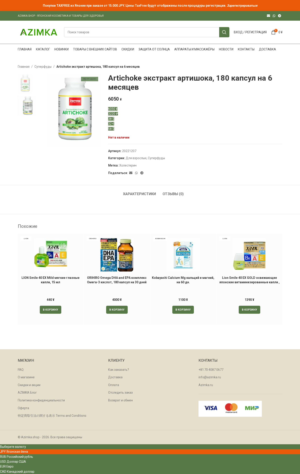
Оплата (113, 385)
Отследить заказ (120, 392)
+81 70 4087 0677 (211, 369)
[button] (50, 310)
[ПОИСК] (224, 32)
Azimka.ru (206, 385)
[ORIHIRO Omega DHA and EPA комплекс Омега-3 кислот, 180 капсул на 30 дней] (117, 255)
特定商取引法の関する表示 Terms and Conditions (52, 415)
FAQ (21, 369)
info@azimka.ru (210, 377)
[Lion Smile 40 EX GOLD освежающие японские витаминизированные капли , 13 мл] (249, 255)
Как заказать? (118, 369)
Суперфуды (43, 66)
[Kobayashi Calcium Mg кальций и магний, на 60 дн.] (183, 255)
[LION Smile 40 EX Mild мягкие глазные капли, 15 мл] (51, 255)
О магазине (26, 377)
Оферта (23, 408)
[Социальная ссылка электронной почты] (268, 16)
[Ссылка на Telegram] (279, 16)
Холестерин (128, 165)
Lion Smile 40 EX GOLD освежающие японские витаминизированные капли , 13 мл (249, 282)
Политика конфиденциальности (41, 400)
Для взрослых (136, 158)
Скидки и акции (29, 385)
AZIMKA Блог (27, 392)
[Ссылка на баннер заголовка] (150, 5)
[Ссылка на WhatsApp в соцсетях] (274, 16)
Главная (24, 66)
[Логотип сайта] (39, 32)
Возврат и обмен (120, 400)
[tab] (139, 191)
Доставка (115, 377)
